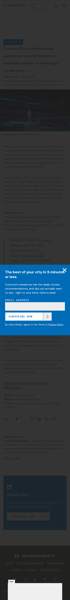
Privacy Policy (55, 324)
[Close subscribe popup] (65, 270)
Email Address (17, 300)
